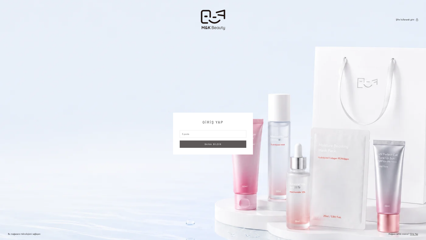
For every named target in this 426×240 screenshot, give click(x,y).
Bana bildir (213, 144)
